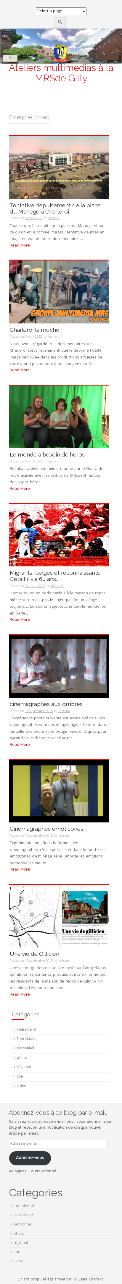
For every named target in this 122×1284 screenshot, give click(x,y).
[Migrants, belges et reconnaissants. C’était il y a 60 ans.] (59, 535)
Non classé (26, 1039)
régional (24, 1067)
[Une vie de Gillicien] (59, 916)
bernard (54, 218)
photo (22, 1058)
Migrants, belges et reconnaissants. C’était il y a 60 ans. (55, 575)
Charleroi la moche (34, 329)
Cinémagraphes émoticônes (46, 828)
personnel (25, 1048)
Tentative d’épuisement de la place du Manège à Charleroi (55, 208)
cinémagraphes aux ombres (46, 704)
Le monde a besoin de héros (47, 454)
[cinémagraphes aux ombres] (59, 666)
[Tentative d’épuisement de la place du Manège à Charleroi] (59, 167)
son (20, 1077)
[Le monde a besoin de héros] (59, 417)
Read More (20, 246)
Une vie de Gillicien (34, 953)
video (21, 1086)
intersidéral (26, 1030)
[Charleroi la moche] (59, 292)
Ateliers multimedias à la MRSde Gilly (61, 72)
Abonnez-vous (30, 1158)
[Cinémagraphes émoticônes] (59, 791)
